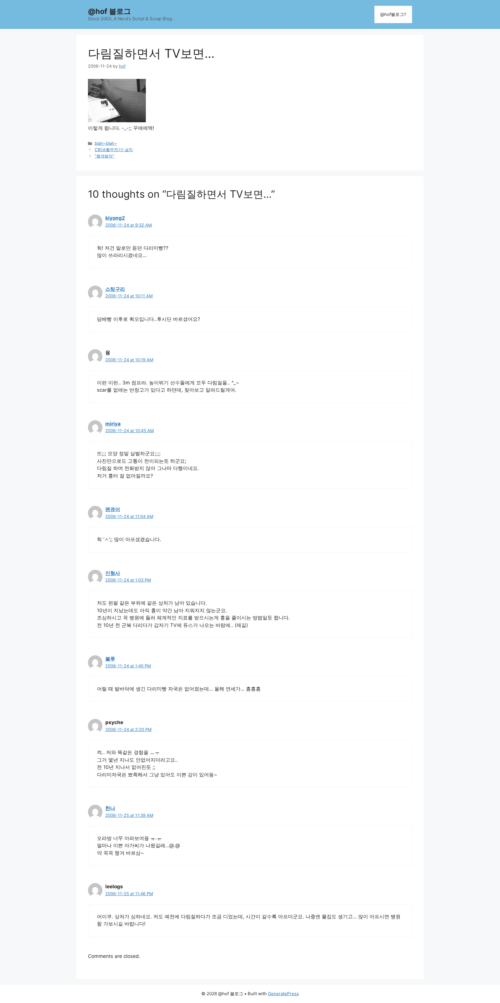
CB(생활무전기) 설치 (114, 149)
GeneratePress (283, 993)
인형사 (112, 573)
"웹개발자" (104, 155)
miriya (113, 424)
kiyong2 (115, 218)
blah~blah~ (106, 143)
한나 (110, 808)
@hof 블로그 (109, 11)
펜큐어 (112, 509)
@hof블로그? (393, 14)
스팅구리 (115, 289)
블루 (110, 659)
